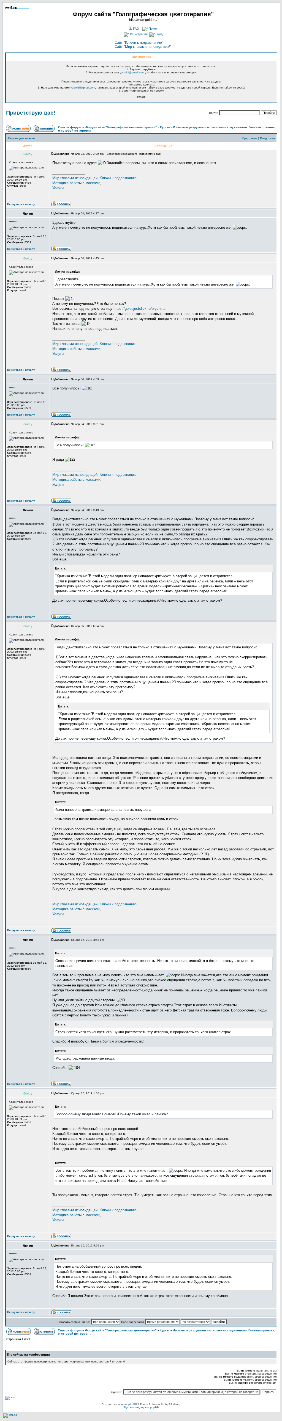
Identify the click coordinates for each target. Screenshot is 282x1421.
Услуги (58, 188)
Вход (158, 34)
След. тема (267, 138)
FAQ (135, 28)
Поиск (152, 28)
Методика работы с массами (76, 183)
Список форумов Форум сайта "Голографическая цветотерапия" (107, 127)
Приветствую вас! (30, 113)
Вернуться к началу (21, 204)
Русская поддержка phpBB (141, 1407)
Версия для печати (21, 138)
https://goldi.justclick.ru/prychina (139, 308)
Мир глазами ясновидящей (74, 178)
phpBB (132, 1404)
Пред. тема (249, 138)
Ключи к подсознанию (118, 178)
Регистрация (138, 34)
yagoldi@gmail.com (132, 72)
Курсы (165, 127)
